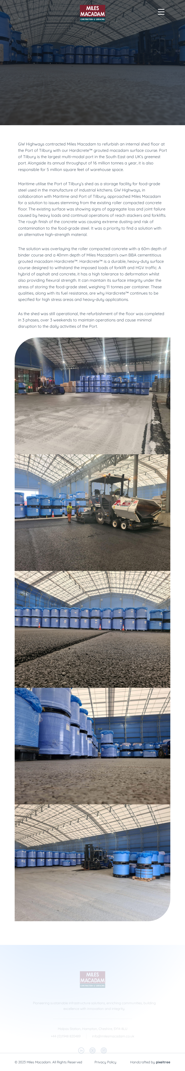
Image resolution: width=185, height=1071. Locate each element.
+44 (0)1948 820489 (66, 1036)
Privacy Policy (105, 1062)
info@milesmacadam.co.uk (113, 1036)
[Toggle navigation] (161, 11)
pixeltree (163, 1062)
